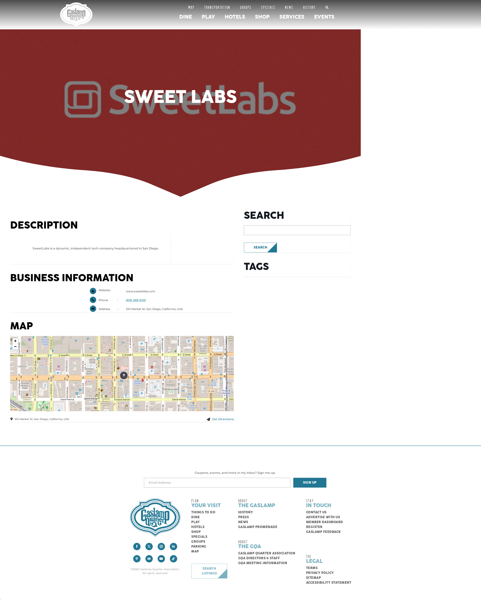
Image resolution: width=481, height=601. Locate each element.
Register (314, 527)
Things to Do (203, 512)
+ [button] (15, 341)
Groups (245, 7)
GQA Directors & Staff (259, 558)
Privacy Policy (320, 572)
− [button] (15, 346)
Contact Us (316, 512)
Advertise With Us (323, 517)
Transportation (217, 7)
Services (291, 17)
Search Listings (209, 571)
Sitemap (313, 577)
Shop (262, 17)
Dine (185, 17)
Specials (268, 7)
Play (208, 17)
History (309, 7)
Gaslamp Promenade (258, 527)
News (289, 7)
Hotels (235, 17)
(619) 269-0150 (136, 300)
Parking (198, 546)
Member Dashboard (324, 522)
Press (243, 517)
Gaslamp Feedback (323, 531)
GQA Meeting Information (262, 563)
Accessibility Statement (328, 582)
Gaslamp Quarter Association (266, 553)
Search (260, 247)
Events (324, 17)
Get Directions (223, 419)
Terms (312, 568)
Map (191, 7)
